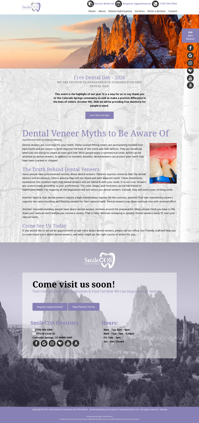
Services (140, 11)
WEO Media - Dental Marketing (91, 409)
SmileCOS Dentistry (63, 409)
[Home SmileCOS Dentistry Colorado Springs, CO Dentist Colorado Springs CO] (31, 7)
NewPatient (190, 35)
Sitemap (163, 409)
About (102, 11)
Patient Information (120, 11)
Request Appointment (50, 306)
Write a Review (156, 11)
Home (92, 11)
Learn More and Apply (99, 115)
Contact (172, 11)
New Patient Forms (84, 306)
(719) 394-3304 (43, 329)
